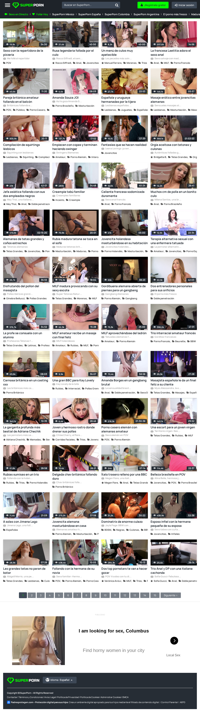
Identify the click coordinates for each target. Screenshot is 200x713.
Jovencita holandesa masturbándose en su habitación (124, 241)
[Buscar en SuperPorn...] (116, 5)
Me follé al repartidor (18, 58)
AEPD (182, 702)
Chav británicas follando (69, 482)
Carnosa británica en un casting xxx (25, 382)
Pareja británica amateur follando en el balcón (21, 100)
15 (155, 595)
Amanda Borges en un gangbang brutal (123, 382)
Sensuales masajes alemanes (167, 105)
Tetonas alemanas (17, 247)
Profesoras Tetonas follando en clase (20, 341)
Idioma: (59, 680)
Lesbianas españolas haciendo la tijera (118, 105)
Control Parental (169, 702)
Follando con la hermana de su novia (73, 571)
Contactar (12, 697)
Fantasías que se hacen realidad (123, 145)
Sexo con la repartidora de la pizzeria (23, 53)
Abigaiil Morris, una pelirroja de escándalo (20, 576)
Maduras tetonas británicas (69, 247)
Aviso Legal (50, 697)
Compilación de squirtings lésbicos (21, 147)
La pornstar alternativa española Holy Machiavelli (167, 247)
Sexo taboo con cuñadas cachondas (167, 529)
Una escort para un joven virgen (173, 427)
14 (145, 595)
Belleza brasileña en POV (168, 474)
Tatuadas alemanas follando (118, 337)
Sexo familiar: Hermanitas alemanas (69, 576)
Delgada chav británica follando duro (74, 476)
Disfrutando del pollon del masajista (21, 288)
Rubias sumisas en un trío (21, 474)
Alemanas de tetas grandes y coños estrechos (23, 241)
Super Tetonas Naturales (69, 294)
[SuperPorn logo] (28, 6)
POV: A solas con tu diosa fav (118, 576)
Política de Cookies (89, 697)
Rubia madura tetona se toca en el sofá (74, 241)
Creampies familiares (68, 195)
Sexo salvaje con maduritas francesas (167, 58)
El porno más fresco (175, 14)
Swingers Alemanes (67, 152)
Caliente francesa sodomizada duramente (123, 194)
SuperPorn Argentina (146, 14)
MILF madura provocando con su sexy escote (74, 288)
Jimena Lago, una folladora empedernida (20, 525)
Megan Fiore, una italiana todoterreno (118, 478)
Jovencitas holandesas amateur (118, 247)
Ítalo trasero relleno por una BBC (124, 474)
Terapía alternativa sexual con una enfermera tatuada (172, 241)
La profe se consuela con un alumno (22, 335)
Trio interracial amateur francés (173, 333)
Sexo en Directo (18, 14)
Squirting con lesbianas (20, 152)
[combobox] (91, 5)
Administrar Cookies (111, 697)
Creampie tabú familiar (68, 192)
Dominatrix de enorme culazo (122, 522)
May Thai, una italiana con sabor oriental (20, 199)
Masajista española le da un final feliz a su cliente (173, 382)
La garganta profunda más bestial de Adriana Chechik (22, 429)
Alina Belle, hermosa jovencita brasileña (167, 478)
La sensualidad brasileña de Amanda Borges (118, 388)
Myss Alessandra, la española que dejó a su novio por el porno (167, 388)
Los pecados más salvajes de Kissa (118, 58)
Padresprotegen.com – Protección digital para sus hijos (39, 702)
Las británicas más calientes (20, 388)
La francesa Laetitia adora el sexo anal (171, 53)
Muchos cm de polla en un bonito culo (173, 194)
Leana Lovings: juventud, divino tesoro (118, 148)
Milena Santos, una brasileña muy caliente (167, 199)
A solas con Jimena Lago (20, 522)
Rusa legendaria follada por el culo (73, 53)
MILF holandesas (65, 341)
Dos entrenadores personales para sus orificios (171, 288)
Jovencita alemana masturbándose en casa (69, 524)
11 (115, 595)
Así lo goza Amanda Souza (69, 101)
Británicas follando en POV (20, 105)
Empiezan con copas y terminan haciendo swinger (74, 147)
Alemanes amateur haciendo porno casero (69, 529)
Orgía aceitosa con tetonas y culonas (171, 147)
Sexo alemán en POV (116, 435)
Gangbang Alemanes (117, 294)
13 (135, 595)
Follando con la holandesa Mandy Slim (20, 478)
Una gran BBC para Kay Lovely (73, 380)
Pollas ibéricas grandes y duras (20, 294)
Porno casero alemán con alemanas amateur (119, 429)
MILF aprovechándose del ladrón (123, 333)
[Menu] (7, 5)
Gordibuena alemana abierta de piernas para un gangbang (123, 288)
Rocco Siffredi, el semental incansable (69, 58)
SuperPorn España (89, 14)
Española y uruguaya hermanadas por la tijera (118, 100)
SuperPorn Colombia (117, 14)
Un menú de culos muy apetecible (117, 53)
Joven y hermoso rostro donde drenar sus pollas (73, 429)
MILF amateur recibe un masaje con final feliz (74, 335)
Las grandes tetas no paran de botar (24, 571)
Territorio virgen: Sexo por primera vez (167, 431)
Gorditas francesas (165, 337)
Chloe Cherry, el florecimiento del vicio (69, 435)
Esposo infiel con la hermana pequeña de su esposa (171, 524)
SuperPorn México (63, 14)
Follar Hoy (42, 14)
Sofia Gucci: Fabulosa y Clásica (167, 576)
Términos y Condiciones (31, 697)
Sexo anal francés (115, 199)
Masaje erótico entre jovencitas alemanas (173, 100)
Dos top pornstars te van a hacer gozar (124, 571)
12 (125, 595)
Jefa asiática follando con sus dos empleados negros (24, 194)
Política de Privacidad (68, 697)
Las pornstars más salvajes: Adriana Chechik (20, 435)
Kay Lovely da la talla (67, 384)
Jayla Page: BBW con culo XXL (118, 525)
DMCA (125, 697)
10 (105, 595)
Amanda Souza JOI (65, 98)
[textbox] (87, 5)
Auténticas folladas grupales (167, 152)
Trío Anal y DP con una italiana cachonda (172, 571)
